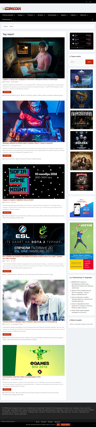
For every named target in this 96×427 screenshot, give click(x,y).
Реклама (50, 422)
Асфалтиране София (16, 410)
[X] (90, 1)
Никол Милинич (27, 339)
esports (37, 274)
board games (32, 215)
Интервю (12, 337)
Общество (83, 15)
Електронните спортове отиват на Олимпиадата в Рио (22, 377)
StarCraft (51, 337)
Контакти (43, 422)
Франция (39, 158)
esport (23, 95)
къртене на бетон (69, 410)
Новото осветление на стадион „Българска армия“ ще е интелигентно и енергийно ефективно (82, 299)
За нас (37, 422)
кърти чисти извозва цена (81, 410)
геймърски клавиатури (48, 95)
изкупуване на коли (17, 412)
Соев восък (75, 412)
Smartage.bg (15, 408)
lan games (12, 217)
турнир (51, 274)
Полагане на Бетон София (53, 412)
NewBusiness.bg (31, 408)
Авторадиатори (6, 412)
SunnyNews (16, 81)
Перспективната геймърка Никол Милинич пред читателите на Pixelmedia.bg (30, 322)
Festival (53, 215)
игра (21, 339)
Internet (8, 217)
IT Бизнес (30, 15)
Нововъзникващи (7, 15)
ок (58, 424)
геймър (9, 339)
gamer (35, 337)
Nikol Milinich (40, 337)
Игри (5, 274)
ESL (23, 274)
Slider (5, 337)
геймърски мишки (58, 95)
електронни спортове (25, 158)
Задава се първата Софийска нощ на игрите (18, 200)
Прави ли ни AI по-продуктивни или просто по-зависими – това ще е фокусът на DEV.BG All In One (81, 292)
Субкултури (14, 274)
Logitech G (34, 95)
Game (31, 337)
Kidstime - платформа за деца (30, 412)
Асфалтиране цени (66, 412)
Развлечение (6, 19)
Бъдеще (20, 15)
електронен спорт (15, 339)
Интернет (40, 15)
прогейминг (34, 339)
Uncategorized (11, 215)
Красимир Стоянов (17, 324)
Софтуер (73, 15)
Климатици (42, 412)
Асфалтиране (60, 410)
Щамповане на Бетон (7, 414)
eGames (23, 392)
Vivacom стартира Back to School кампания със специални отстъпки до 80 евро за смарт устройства (82, 305)
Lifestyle (6, 215)
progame (37, 392)
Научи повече (65, 424)
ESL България (28, 274)
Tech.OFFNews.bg (6, 408)
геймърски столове (78, 408)
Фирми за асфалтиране (20, 414)
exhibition (41, 215)
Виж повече (7, 92)
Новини (18, 95)
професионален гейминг (18, 394)
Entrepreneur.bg (40, 408)
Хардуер (63, 15)
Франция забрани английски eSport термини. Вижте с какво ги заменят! (28, 143)
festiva (49, 215)
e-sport (19, 392)
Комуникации (52, 15)
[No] (94, 424)
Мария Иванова (17, 145)
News (14, 202)
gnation (41, 274)
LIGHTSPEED (29, 95)
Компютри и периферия (10, 95)
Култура (18, 215)
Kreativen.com (22, 408)
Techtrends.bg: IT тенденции (82, 277)
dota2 (20, 274)
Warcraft (55, 337)
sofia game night (19, 217)
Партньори (57, 422)
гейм (41, 392)
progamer (46, 337)
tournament (46, 274)
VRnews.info (48, 408)
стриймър (33, 158)
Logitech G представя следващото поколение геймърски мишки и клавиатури (30, 79)
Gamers (62, 215)
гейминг (40, 95)
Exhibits (46, 215)
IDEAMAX (91, 410)
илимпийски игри (7, 394)
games (4, 217)
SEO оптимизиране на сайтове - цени (62, 408)
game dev (58, 215)
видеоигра (60, 337)
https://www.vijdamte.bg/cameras (47, 410)
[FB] (86, 1)
